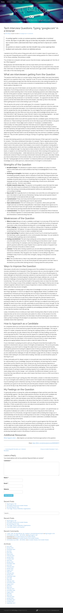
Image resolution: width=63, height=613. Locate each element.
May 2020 (9, 579)
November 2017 (11, 600)
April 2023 (9, 560)
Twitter (20, 2)
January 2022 (10, 568)
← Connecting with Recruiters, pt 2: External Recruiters (15, 449)
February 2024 (10, 555)
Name (6, 477)
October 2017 (10, 601)
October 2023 (10, 559)
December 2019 (11, 582)
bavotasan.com (55, 610)
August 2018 (10, 592)
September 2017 (11, 603)
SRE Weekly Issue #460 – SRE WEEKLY (16, 540)
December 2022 (11, 563)
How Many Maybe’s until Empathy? (16, 527)
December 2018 (11, 590)
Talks (14, 2)
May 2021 (9, 571)
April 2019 (9, 587)
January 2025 (10, 548)
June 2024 (9, 552)
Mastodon (34, 2)
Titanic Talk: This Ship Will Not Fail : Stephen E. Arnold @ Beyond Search (25, 533)
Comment (7, 460)
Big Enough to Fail (11, 504)
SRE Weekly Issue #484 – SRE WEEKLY (16, 535)
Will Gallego (8, 33)
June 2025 (9, 546)
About (8, 2)
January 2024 (10, 557)
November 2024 (11, 549)
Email (6, 483)
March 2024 (10, 554)
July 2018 (9, 593)
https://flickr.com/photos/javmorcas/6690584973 (45, 443)
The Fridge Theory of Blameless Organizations (19, 508)
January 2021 (10, 574)
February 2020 (10, 581)
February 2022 (10, 566)
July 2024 (9, 551)
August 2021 (10, 570)
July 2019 (9, 585)
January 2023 (10, 562)
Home (3, 2)
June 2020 (9, 577)
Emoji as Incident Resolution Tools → (49, 449)
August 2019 (10, 584)
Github (27, 2)
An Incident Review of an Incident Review (17, 505)
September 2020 (11, 576)
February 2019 (10, 589)
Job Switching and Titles (13, 507)
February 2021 (10, 573)
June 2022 (9, 565)
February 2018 (10, 596)
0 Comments (30, 33)
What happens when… (10, 438)
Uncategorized (23, 33)
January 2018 (10, 598)
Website (6, 489)
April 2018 (9, 595)
